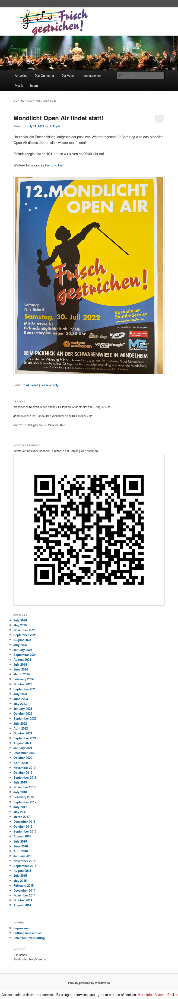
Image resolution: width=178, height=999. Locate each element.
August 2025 (22, 639)
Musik (19, 85)
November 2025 (24, 630)
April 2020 (20, 762)
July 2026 (20, 620)
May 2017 (20, 812)
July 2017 (20, 807)
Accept (160, 994)
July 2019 (20, 782)
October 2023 (22, 684)
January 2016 (22, 856)
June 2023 (20, 699)
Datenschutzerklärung (29, 938)
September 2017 (24, 802)
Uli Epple (54, 126)
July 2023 (20, 694)
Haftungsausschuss (27, 933)
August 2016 (22, 836)
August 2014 (22, 905)
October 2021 (22, 733)
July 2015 (20, 875)
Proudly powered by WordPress (89, 983)
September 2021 (24, 738)
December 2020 (24, 752)
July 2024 (20, 664)
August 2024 (22, 659)
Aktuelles (21, 75)
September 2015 (24, 865)
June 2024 (20, 669)
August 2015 (22, 870)
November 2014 (24, 895)
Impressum (21, 928)
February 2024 (23, 679)
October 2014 (22, 900)
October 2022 (22, 713)
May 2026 (20, 625)
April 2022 (20, 728)
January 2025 (22, 649)
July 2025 (20, 645)
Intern (34, 85)
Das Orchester (44, 75)
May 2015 (20, 880)
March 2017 (21, 816)
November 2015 (24, 861)
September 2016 (24, 831)
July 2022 (20, 723)
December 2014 (24, 890)
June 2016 (20, 846)
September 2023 (24, 689)
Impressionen (92, 75)
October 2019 (22, 772)
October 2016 (22, 826)
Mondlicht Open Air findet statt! (58, 117)
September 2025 (24, 635)
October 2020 (22, 757)
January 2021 (22, 748)
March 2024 (21, 674)
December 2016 (24, 821)
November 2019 (24, 767)
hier (48, 165)
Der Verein (68, 75)
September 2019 (24, 777)
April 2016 (20, 851)
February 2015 (23, 885)
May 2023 (20, 703)
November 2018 (24, 787)
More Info (145, 994)
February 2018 (23, 797)
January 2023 (22, 708)
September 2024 (24, 654)
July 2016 (20, 841)
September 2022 (24, 718)
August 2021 (22, 743)
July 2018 (20, 792)
